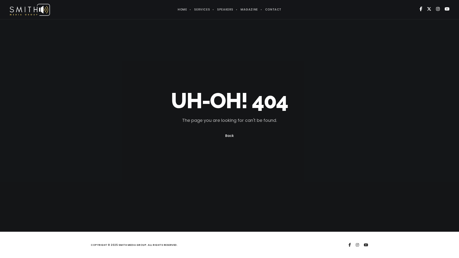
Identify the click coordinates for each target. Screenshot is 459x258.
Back (229, 135)
